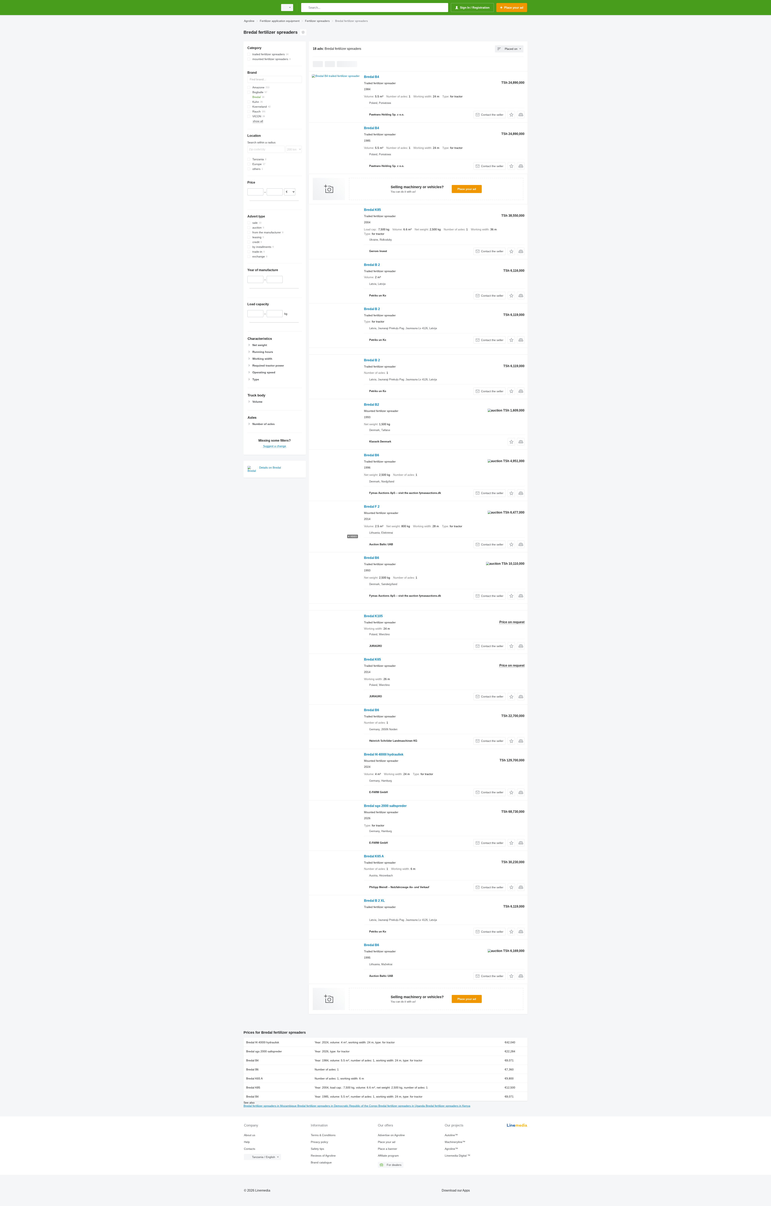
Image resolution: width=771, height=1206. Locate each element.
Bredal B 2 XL (374, 900)
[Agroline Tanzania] (260, 7)
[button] (511, 114)
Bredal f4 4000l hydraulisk (383, 754)
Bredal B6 (371, 455)
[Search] (305, 7)
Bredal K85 (372, 209)
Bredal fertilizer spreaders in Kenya (448, 1105)
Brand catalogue (321, 1162)
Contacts (249, 1148)
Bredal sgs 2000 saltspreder (385, 806)
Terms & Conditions (323, 1135)
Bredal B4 (371, 77)
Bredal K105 (373, 616)
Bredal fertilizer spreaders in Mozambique (270, 1105)
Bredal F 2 (371, 506)
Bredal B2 (371, 404)
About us (249, 1135)
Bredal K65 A (374, 856)
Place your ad (466, 189)
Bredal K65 (372, 659)
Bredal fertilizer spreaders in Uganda (402, 1105)
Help (247, 1142)
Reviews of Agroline (323, 1155)
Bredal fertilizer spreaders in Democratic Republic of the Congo (337, 1105)
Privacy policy (319, 1142)
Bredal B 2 (372, 265)
